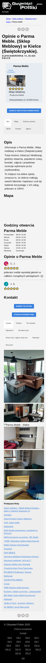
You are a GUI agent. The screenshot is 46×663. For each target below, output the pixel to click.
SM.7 (36, 642)
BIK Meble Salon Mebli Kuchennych (19, 595)
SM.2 (27, 638)
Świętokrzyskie (30, 19)
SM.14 (28, 649)
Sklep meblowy (18, 19)
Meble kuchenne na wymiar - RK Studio (21, 537)
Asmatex (8, 515)
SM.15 (38, 649)
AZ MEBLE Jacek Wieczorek (16, 607)
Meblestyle (8, 527)
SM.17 (28, 653)
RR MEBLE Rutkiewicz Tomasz (17, 572)
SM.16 (18, 653)
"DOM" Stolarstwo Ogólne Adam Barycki (21, 541)
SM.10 (27, 646)
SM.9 (17, 646)
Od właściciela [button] (23, 330)
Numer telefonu (24, 306)
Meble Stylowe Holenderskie (16, 545)
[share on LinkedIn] (27, 30)
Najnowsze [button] (9, 330)
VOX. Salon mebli (12, 523)
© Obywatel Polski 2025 (17, 624)
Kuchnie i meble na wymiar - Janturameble (22, 592)
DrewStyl (8, 549)
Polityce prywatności (23, 629)
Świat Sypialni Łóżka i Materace (18, 519)
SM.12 (8, 649)
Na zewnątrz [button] (31, 323)
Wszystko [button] (9, 345)
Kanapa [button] (8, 323)
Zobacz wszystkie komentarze (24, 111)
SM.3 (36, 638)
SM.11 (37, 646)
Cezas (7, 584)
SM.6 (27, 642)
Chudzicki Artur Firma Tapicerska (18, 568)
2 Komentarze (11, 72)
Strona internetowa (24, 315)
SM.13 (18, 649)
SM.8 (8, 646)
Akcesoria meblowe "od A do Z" (17, 561)
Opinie (8, 19)
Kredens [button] (19, 323)
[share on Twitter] (23, 30)
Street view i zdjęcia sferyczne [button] (17, 338)
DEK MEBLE (9, 553)
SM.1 (18, 638)
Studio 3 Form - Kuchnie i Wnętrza (19, 603)
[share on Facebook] (19, 30)
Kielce (8, 22)
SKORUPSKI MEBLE (13, 580)
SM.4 (9, 642)
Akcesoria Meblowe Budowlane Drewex (21, 557)
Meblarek (8, 599)
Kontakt (5, 12)
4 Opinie (10, 70)
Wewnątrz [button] (35, 338)
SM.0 (9, 638)
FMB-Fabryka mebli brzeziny (16, 588)
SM (23, 658)
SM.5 (18, 642)
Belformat (8, 576)
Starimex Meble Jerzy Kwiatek (17, 564)
